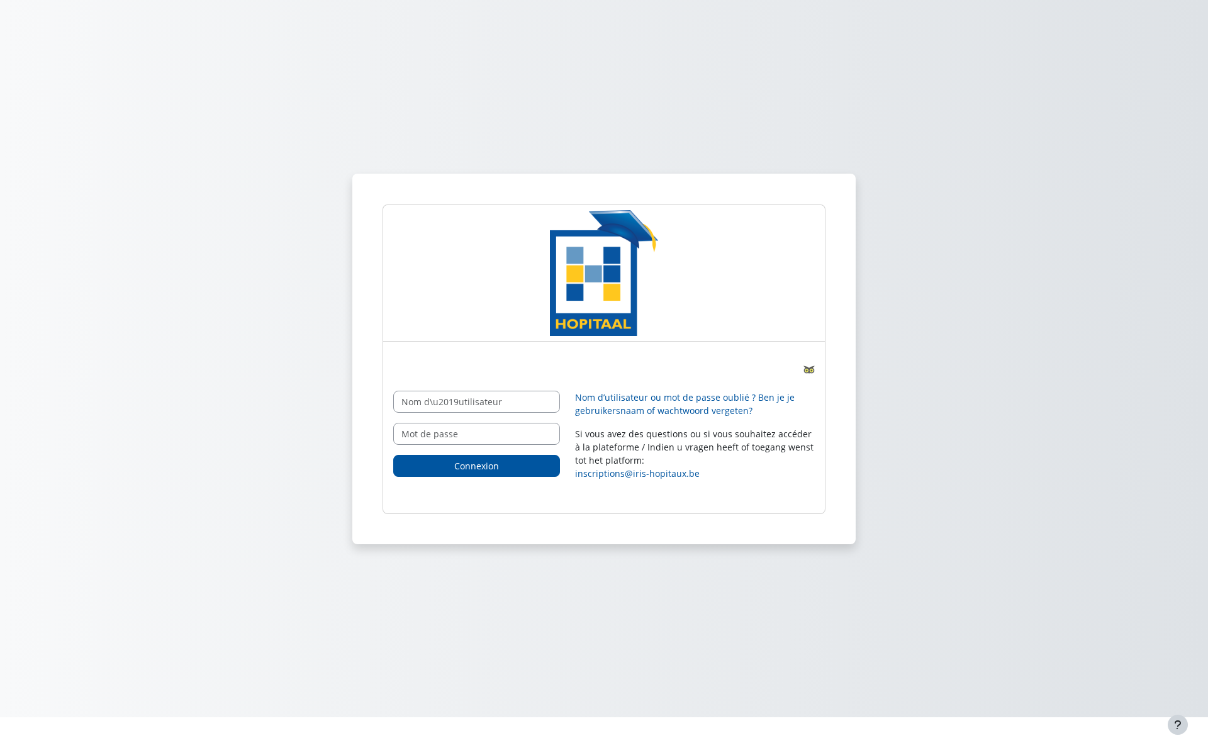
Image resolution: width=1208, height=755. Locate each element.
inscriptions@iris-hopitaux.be (637, 473)
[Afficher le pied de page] (1178, 725)
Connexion (476, 466)
